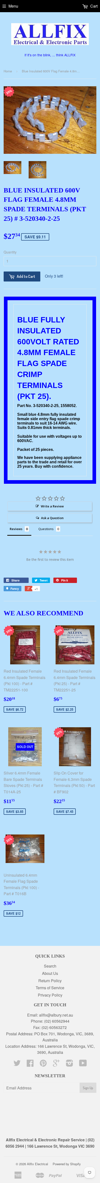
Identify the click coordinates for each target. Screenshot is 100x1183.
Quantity (10, 252)
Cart (93, 6)
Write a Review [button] (52, 506)
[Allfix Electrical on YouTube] (83, 1064)
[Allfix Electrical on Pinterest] (43, 1064)
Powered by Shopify (67, 1164)
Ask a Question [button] (52, 518)
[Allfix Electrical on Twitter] (17, 1064)
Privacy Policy (50, 995)
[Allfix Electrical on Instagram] (69, 1064)
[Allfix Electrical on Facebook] (30, 1064)
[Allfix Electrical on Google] (56, 1064)
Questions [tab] (46, 529)
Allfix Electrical (37, 1164)
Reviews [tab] (16, 529)
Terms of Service (50, 987)
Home (8, 71)
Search (50, 966)
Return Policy (50, 980)
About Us (50, 973)
